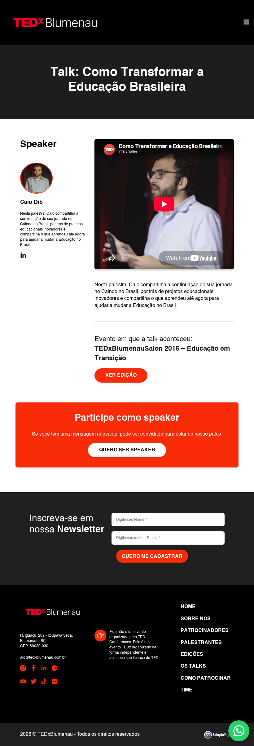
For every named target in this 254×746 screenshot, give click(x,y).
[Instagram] (23, 669)
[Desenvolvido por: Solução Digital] (219, 735)
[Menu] (246, 22)
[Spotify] (54, 669)
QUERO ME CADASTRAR (152, 556)
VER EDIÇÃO (121, 375)
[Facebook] (34, 669)
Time (186, 690)
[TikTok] (44, 682)
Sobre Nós (196, 619)
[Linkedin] (23, 256)
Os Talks (193, 666)
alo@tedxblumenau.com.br (43, 658)
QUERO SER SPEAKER (127, 450)
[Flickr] (54, 682)
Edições (192, 654)
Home (188, 606)
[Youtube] (23, 682)
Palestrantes (201, 642)
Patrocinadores (205, 630)
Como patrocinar (206, 678)
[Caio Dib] (36, 178)
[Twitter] (34, 682)
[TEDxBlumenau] (55, 22)
